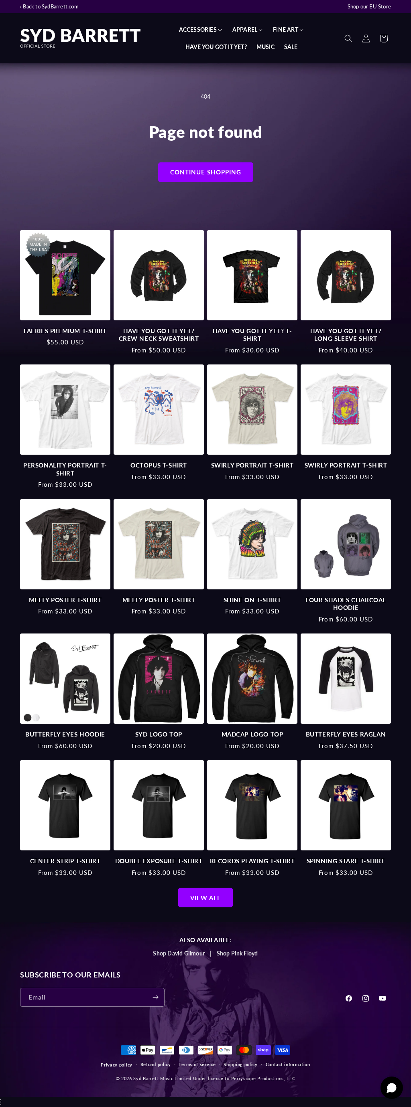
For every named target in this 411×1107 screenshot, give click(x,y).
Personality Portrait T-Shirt (65, 469)
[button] (201, 29)
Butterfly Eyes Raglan (346, 734)
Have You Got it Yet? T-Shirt (252, 334)
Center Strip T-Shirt (65, 860)
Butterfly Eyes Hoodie (65, 734)
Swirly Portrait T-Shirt (252, 465)
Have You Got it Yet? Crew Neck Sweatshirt (159, 334)
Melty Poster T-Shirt (65, 599)
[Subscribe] (155, 997)
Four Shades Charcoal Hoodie (345, 603)
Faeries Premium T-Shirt (65, 330)
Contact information (288, 1064)
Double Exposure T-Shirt (159, 860)
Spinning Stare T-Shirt (346, 860)
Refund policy (155, 1064)
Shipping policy (241, 1064)
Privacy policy (116, 1064)
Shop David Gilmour (179, 953)
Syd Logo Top (158, 734)
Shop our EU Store (369, 6)
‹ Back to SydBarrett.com (49, 6)
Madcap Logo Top (252, 734)
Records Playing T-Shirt (252, 860)
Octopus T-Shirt (158, 465)
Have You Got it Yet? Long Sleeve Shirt (346, 334)
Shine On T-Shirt (252, 599)
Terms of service (197, 1064)
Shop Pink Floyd (237, 953)
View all (205, 897)
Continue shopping (205, 172)
